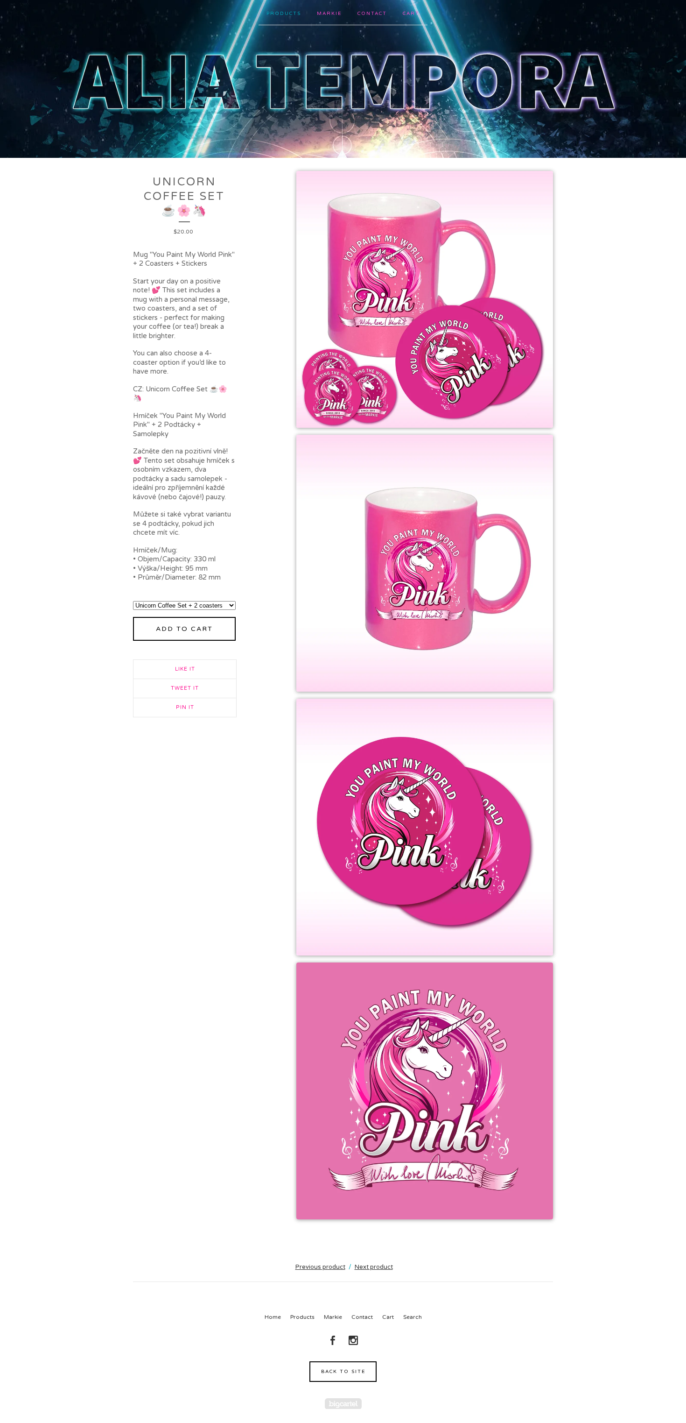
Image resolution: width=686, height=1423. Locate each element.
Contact (372, 13)
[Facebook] (332, 1340)
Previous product (320, 1267)
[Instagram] (353, 1340)
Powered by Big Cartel (343, 1403)
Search (412, 1317)
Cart (411, 13)
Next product (374, 1267)
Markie (329, 13)
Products (283, 13)
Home (273, 1317)
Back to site (343, 1371)
